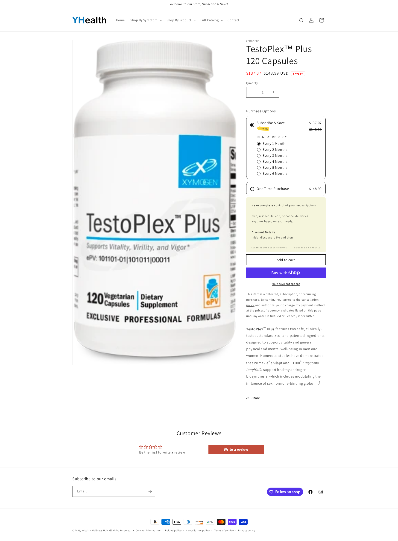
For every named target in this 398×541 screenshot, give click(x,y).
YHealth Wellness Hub (95, 530)
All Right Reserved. (119, 530)
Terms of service (224, 530)
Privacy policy (246, 530)
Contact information (148, 530)
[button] (146, 20)
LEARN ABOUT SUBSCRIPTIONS (269, 248)
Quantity (252, 83)
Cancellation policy (198, 530)
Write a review (236, 449)
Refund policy (173, 530)
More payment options (286, 283)
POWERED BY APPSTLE (307, 248)
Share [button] (256, 398)
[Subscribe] (150, 491)
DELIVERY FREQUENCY (272, 137)
